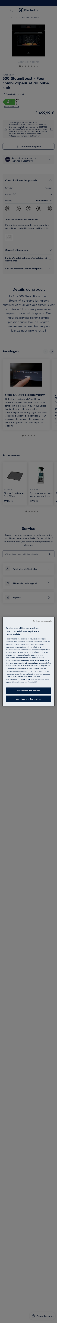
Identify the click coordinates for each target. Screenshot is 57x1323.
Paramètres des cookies (28, 690)
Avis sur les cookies (39, 679)
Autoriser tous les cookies (28, 698)
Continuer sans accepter (42, 621)
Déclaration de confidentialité (24, 682)
